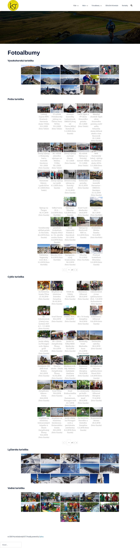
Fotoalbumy (95, 5)
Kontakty (125, 5)
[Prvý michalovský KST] (13, 5)
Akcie (84, 5)
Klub (75, 5)
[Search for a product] (131, 5)
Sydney (41, 536)
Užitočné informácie (112, 5)
